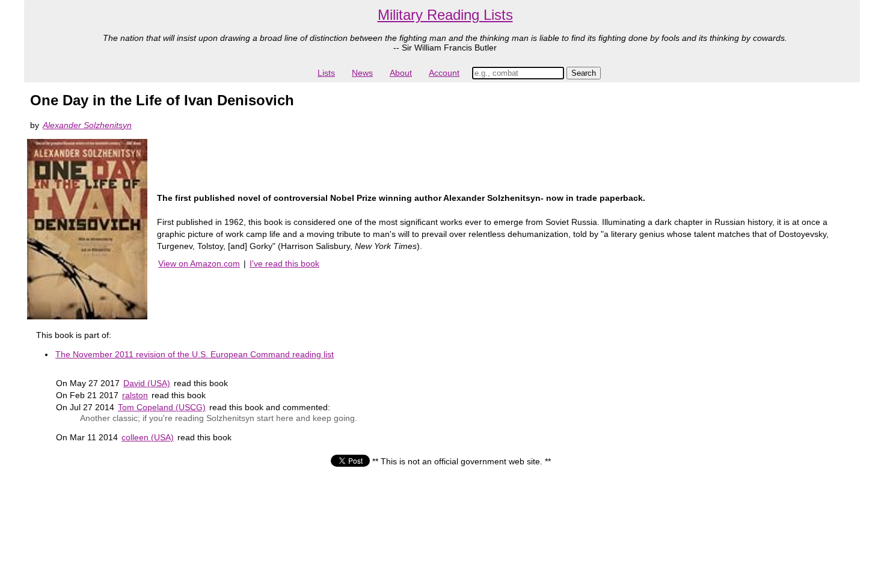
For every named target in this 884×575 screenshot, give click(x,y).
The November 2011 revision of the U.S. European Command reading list (194, 354)
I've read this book (284, 263)
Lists (326, 73)
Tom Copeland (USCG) (162, 407)
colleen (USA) (147, 437)
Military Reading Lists (445, 15)
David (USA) (146, 383)
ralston (135, 395)
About (401, 73)
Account (444, 73)
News (362, 73)
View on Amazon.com (199, 263)
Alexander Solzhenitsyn (87, 125)
